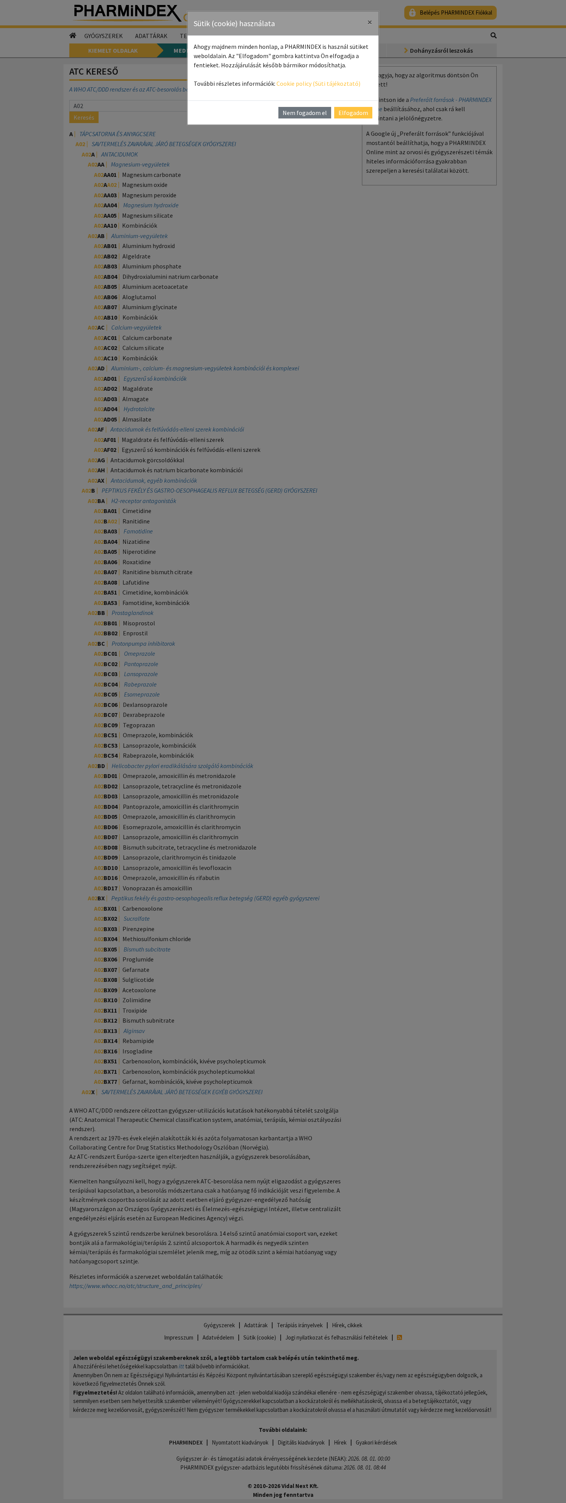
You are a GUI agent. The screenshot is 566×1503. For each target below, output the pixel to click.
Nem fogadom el (305, 113)
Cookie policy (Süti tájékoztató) (318, 83)
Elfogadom (353, 113)
